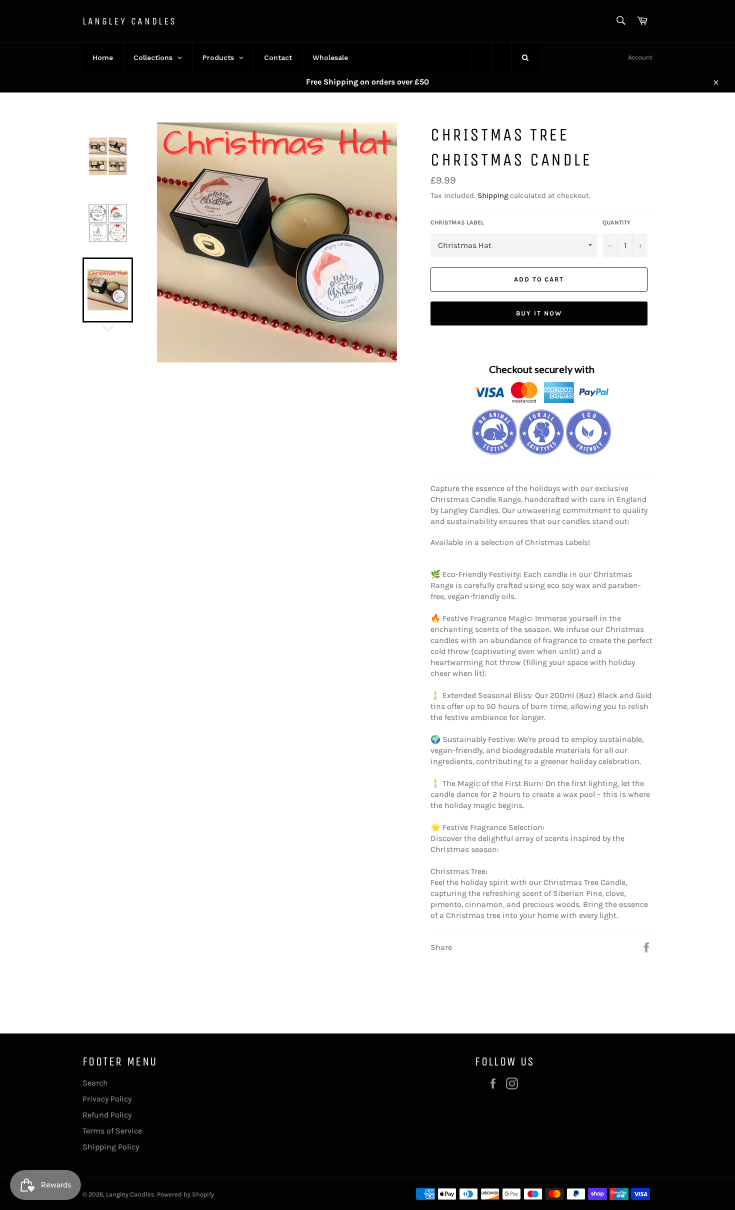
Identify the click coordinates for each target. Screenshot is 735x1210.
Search (95, 1083)
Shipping (493, 195)
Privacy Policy (107, 1099)
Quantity (616, 222)
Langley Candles (129, 21)
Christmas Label (457, 222)
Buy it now (539, 313)
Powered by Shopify (185, 1194)
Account (640, 57)
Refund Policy (107, 1115)
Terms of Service (112, 1131)
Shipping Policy (110, 1147)
